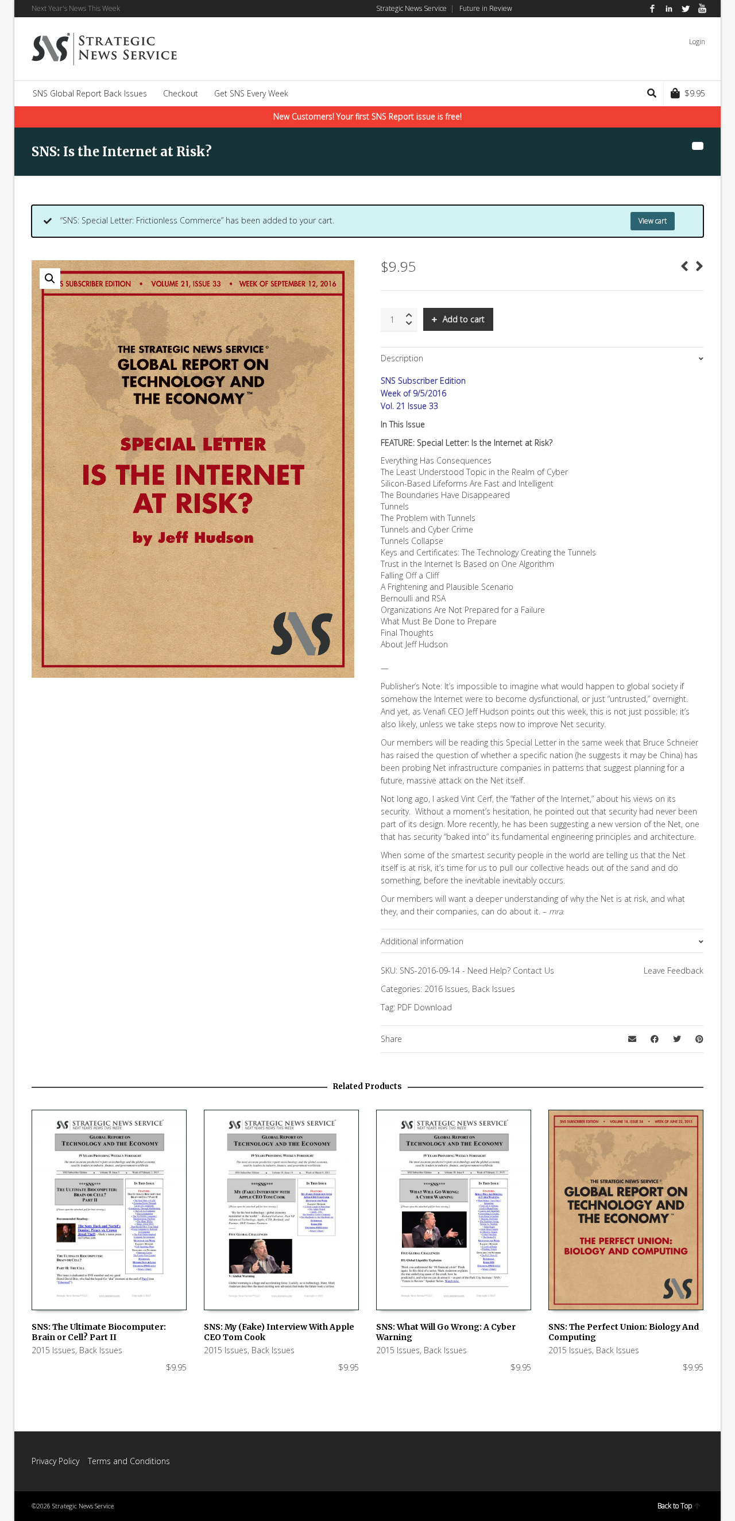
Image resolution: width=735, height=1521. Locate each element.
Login (697, 42)
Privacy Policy (55, 1461)
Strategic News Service (411, 8)
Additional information (422, 941)
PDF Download (424, 1007)
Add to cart (464, 319)
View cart (653, 221)
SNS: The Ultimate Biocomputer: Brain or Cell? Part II (99, 1332)
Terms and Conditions (129, 1461)
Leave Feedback (673, 970)
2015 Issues (53, 1350)
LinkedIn (669, 9)
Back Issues (493, 988)
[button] (50, 278)
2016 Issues (446, 988)
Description (402, 358)
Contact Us (533, 970)
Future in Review (485, 8)
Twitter (686, 9)
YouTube (702, 9)
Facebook (652, 9)
